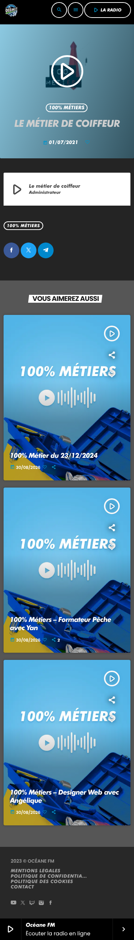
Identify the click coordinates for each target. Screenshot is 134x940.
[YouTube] (13, 903)
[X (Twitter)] (23, 903)
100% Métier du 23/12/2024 (54, 455)
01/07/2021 (61, 142)
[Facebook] (51, 903)
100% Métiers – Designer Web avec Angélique (64, 796)
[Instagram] (41, 903)
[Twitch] (32, 903)
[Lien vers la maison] (11, 10)
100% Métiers (67, 108)
